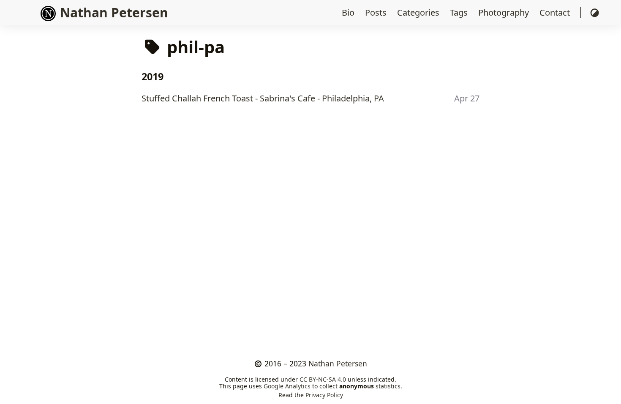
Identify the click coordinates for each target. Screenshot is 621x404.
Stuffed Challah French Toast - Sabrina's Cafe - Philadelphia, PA (263, 98)
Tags (460, 12)
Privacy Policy (324, 395)
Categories (419, 12)
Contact (555, 12)
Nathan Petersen (337, 363)
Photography (504, 12)
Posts (377, 12)
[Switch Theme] (594, 12)
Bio (349, 12)
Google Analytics (287, 386)
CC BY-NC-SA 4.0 (323, 379)
